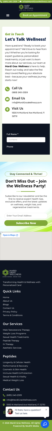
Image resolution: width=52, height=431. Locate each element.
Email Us (18, 98)
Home (6, 297)
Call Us (17, 88)
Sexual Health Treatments (16, 337)
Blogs (6, 304)
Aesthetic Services (12, 348)
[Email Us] (7, 99)
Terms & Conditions (13, 315)
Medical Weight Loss (13, 380)
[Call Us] (7, 89)
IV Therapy (8, 344)
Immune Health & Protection (17, 373)
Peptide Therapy (11, 340)
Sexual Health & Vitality (14, 376)
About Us (7, 301)
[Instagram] (4, 412)
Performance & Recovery (15, 366)
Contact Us (8, 308)
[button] (7, 15)
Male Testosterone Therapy (16, 330)
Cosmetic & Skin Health (15, 369)
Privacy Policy (10, 311)
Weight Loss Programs (14, 333)
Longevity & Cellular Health (16, 362)
